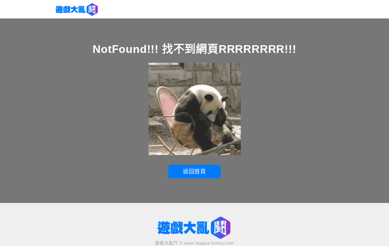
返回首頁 (194, 172)
